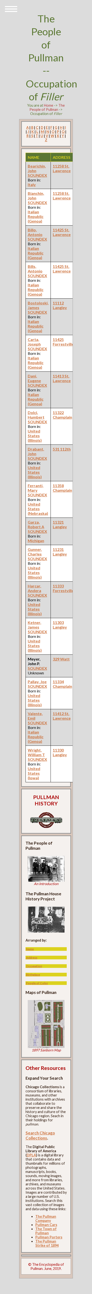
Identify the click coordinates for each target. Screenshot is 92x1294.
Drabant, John (36, 451)
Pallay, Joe (37, 681)
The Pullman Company (45, 1218)
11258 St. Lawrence (62, 168)
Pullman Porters (48, 1237)
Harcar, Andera (34, 588)
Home (48, 105)
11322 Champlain (62, 414)
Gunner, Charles (35, 551)
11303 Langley (60, 624)
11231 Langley (60, 551)
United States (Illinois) (35, 436)
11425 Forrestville (63, 341)
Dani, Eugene (34, 378)
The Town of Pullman (46, 1231)
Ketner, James (34, 624)
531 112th (62, 449)
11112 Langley (60, 305)
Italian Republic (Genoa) (35, 216)
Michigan (36, 540)
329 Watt (61, 659)
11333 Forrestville (63, 588)
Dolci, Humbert (36, 414)
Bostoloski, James (38, 305)
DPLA (31, 1155)
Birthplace (33, 974)
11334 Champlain (62, 684)
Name (30, 949)
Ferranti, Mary (35, 487)
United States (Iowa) (34, 773)
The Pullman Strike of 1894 (47, 1243)
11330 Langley (60, 752)
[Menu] (11, 8)
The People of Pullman (47, 107)
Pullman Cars (46, 1225)
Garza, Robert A (36, 524)
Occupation (34, 966)
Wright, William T (36, 752)
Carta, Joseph (34, 341)
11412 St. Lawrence (62, 715)
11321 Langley (60, 524)
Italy (32, 184)
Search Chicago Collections (40, 1135)
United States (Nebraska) (38, 509)
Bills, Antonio (35, 268)
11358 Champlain (62, 487)
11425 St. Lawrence (62, 232)
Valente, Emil (35, 715)
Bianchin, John (36, 195)
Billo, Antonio (35, 232)
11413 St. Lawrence (62, 378)
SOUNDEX (37, 175)
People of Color (37, 983)
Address (31, 957)
